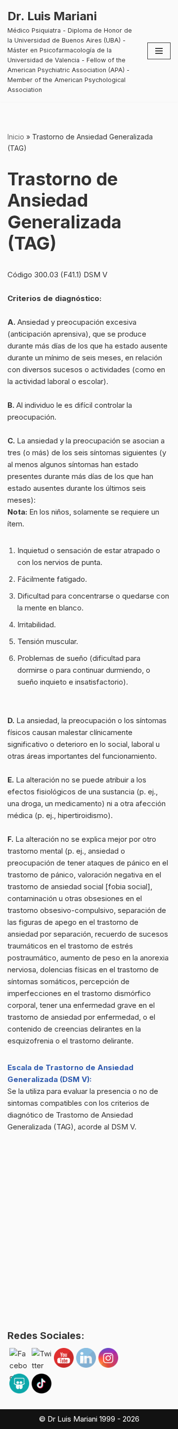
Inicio (15, 136)
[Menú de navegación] (159, 51)
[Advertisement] (89, 1237)
